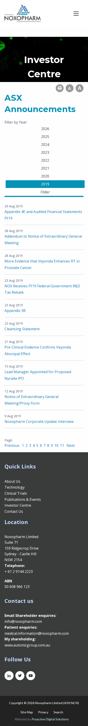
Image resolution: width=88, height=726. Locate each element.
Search (58, 712)
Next (70, 445)
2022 (45, 160)
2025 (45, 136)
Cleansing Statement (22, 328)
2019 (45, 184)
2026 (45, 128)
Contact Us (14, 511)
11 (62, 445)
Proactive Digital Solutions (50, 719)
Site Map (27, 712)
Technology (15, 487)
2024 (45, 144)
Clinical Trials (16, 493)
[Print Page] (60, 88)
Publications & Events (23, 499)
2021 (45, 168)
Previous (12, 445)
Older (45, 192)
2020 (45, 176)
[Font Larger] (79, 88)
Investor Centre (18, 505)
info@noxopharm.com (23, 621)
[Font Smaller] (70, 88)
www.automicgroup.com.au (27, 645)
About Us (12, 481)
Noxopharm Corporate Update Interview (39, 421)
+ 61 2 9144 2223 (19, 571)
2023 (45, 152)
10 (56, 445)
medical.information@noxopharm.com (37, 633)
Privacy (43, 712)
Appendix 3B (15, 310)
